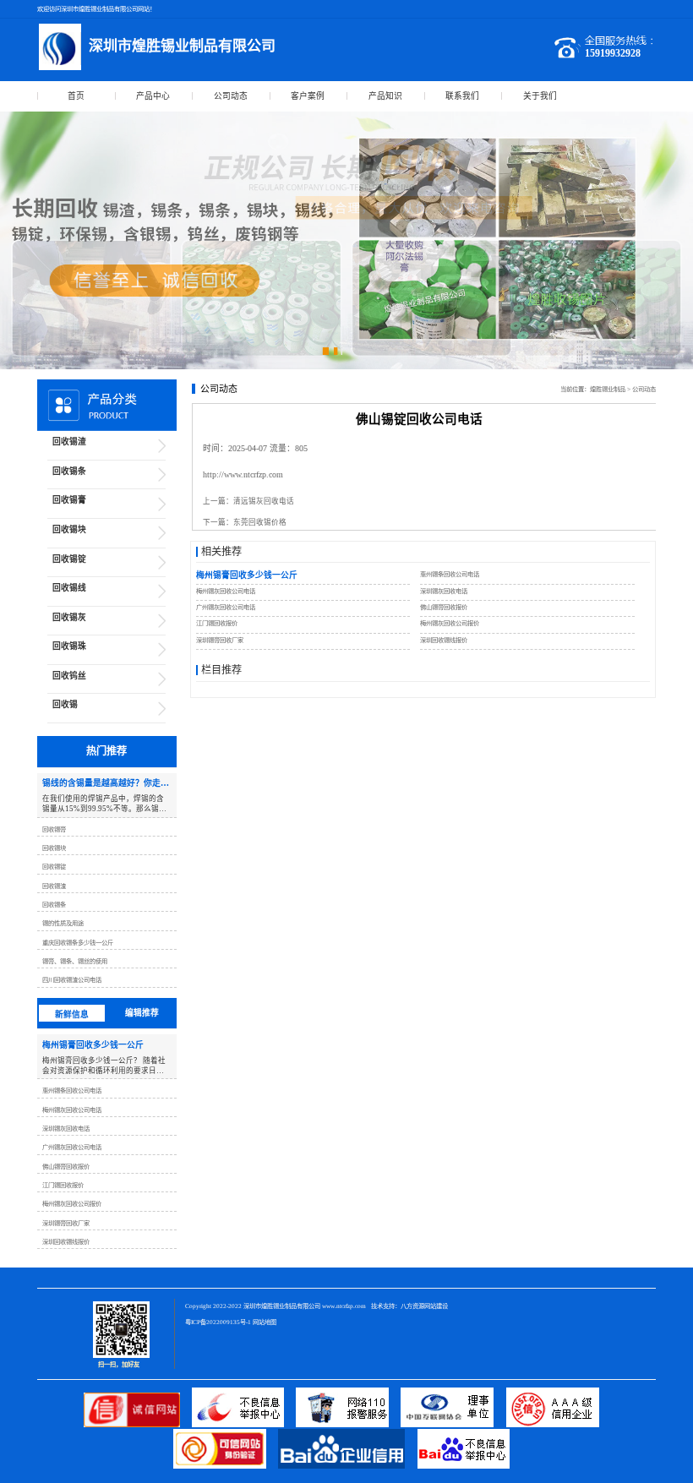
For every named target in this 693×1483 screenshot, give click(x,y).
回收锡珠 (69, 646)
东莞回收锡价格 (259, 522)
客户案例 (308, 96)
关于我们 (540, 96)
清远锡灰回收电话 (263, 501)
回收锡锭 (69, 559)
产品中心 (153, 96)
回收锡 (65, 704)
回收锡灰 (69, 617)
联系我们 (462, 96)
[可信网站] (225, 1466)
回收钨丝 (69, 675)
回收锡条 (69, 471)
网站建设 (436, 1306)
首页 (76, 96)
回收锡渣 (69, 441)
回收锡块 (69, 529)
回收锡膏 (69, 499)
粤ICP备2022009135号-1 (218, 1322)
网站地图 (264, 1322)
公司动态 (231, 96)
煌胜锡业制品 (607, 389)
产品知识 (385, 96)
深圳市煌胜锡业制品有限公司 (281, 1306)
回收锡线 (69, 587)
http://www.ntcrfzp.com (243, 474)
